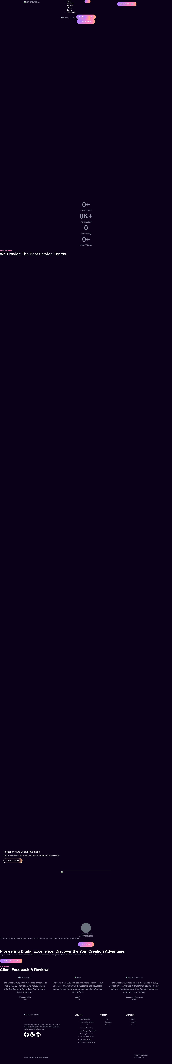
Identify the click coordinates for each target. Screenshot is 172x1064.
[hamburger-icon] (87, 1)
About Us (70, 3)
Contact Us (71, 12)
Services (70, 5)
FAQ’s (69, 8)
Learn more (13, 860)
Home (69, 1)
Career (69, 10)
